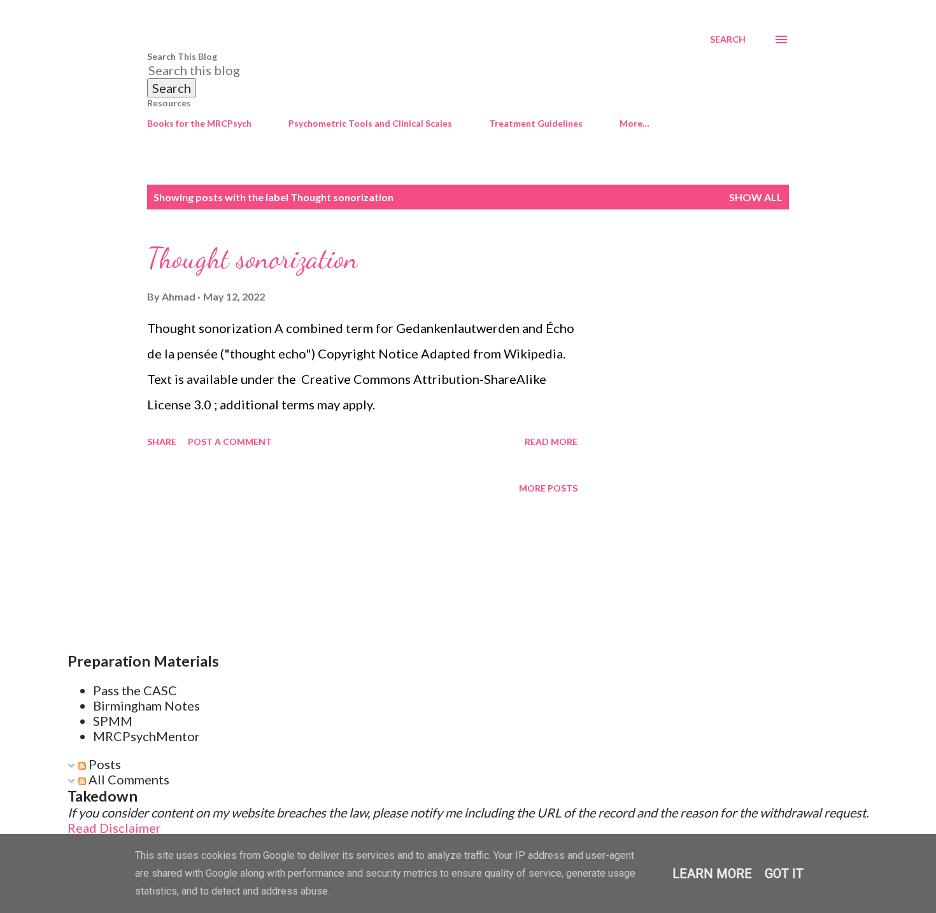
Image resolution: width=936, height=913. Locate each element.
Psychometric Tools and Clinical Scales (370, 123)
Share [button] (161, 441)
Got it (784, 873)
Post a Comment (230, 441)
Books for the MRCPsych (199, 123)
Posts (103, 764)
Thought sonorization (252, 258)
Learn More (712, 873)
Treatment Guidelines (536, 123)
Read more (551, 441)
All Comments (127, 779)
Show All (756, 197)
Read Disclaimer (114, 827)
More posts (548, 488)
